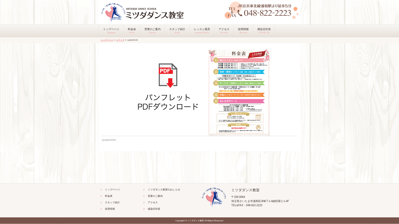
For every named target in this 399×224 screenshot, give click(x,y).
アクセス (153, 202)
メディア (120, 40)
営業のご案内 (155, 196)
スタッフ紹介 (112, 202)
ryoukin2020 (109, 140)
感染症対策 (154, 208)
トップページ (107, 40)
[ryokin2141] (199, 92)
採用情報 (110, 208)
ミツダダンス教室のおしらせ (164, 189)
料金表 (108, 196)
